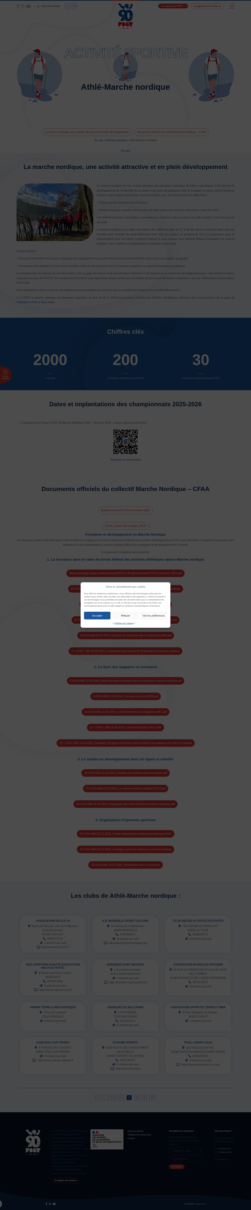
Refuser (125, 615)
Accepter (97, 615)
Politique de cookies (123, 623)
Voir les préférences (154, 615)
